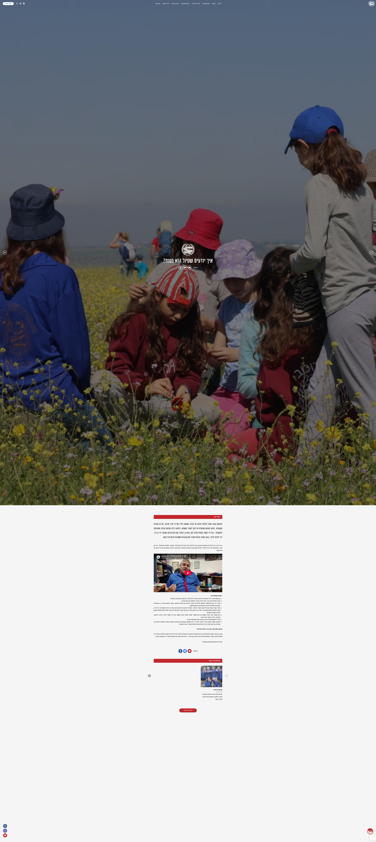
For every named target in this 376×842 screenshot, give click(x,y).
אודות (213, 3)
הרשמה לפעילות (8, 3)
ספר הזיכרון (175, 3)
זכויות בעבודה (185, 3)
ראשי (219, 3)
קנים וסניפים (206, 3)
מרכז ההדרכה (196, 3)
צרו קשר (157, 3)
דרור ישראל (166, 3)
